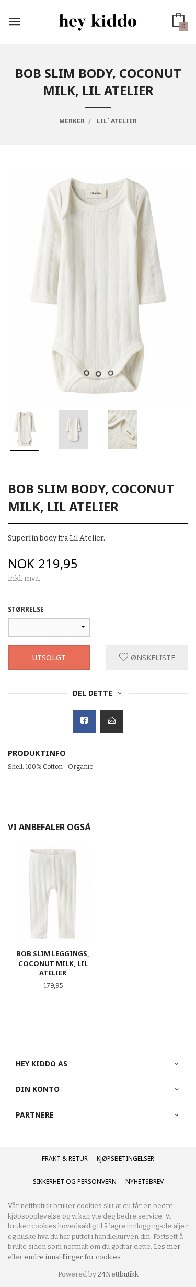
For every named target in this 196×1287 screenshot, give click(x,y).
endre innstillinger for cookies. (73, 1257)
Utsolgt (49, 657)
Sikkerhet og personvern (75, 1181)
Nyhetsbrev (144, 1181)
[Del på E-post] (111, 721)
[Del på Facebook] (84, 721)
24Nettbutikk (118, 1274)
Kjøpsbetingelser (125, 1158)
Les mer (167, 1246)
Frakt (51, 1158)
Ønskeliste (152, 657)
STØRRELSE (26, 609)
